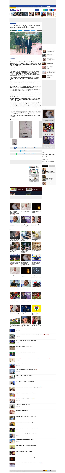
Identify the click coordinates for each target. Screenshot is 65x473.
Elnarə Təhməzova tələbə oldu (21, 363)
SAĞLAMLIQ (38, 6)
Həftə (49, 48)
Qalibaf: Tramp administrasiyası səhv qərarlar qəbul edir (25, 352)
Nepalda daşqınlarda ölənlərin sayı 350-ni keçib (24, 346)
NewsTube (43, 6)
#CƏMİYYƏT (12, 58)
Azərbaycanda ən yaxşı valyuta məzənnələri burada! (49, 16)
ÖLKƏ (16, 6)
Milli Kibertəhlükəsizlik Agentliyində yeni (25, 398)
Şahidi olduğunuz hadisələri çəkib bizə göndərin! (26, 153)
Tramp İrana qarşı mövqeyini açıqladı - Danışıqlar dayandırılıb (26, 433)
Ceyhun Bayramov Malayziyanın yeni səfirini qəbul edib (26, 369)
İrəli (55, 14)
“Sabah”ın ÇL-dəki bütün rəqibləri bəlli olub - (26, 328)
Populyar (44, 48)
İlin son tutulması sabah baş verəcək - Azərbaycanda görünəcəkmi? (27, 457)
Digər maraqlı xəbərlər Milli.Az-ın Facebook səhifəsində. (26, 147)
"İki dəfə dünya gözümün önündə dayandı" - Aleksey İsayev (26, 340)
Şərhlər (53, 48)
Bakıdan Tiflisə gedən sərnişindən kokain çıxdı (24, 451)
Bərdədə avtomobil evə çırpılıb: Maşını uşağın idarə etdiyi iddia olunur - (32, 334)
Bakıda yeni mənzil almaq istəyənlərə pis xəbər (24, 439)
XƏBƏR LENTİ (12, 6)
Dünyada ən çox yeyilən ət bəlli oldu (22, 410)
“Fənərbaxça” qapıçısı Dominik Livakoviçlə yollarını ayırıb (26, 416)
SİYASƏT (19, 6)
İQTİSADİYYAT (23, 6)
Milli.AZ (13, 10)
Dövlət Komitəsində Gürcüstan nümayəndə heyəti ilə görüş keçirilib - (29, 387)
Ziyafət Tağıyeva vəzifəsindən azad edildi (23, 404)
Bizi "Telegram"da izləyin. (27, 150)
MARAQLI (34, 6)
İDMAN (27, 6)
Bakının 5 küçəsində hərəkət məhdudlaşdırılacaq (24, 375)
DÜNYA (31, 6)
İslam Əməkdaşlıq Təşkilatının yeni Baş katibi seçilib (25, 381)
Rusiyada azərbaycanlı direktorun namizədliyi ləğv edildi (25, 422)
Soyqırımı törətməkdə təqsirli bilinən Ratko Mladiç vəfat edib (26, 445)
